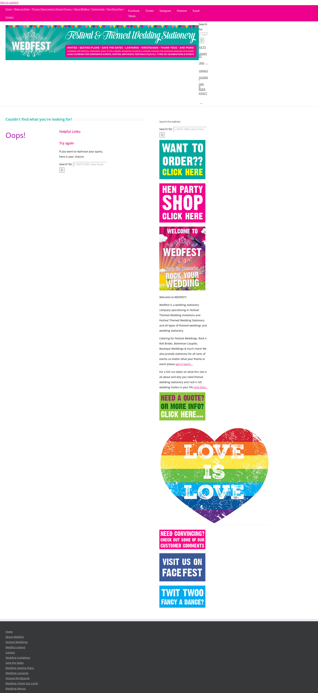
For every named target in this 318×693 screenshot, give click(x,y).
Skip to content (9, 2)
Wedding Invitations (18, 657)
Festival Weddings (17, 642)
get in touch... (184, 364)
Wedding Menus (16, 688)
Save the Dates (15, 662)
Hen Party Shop (115, 9)
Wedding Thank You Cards (22, 683)
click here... (201, 387)
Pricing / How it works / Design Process (52, 9)
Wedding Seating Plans (20, 668)
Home (9, 9)
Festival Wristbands (18, 678)
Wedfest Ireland (15, 647)
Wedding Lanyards (17, 673)
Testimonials (98, 9)
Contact (9, 17)
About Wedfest (82, 9)
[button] (201, 102)
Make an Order (22, 9)
